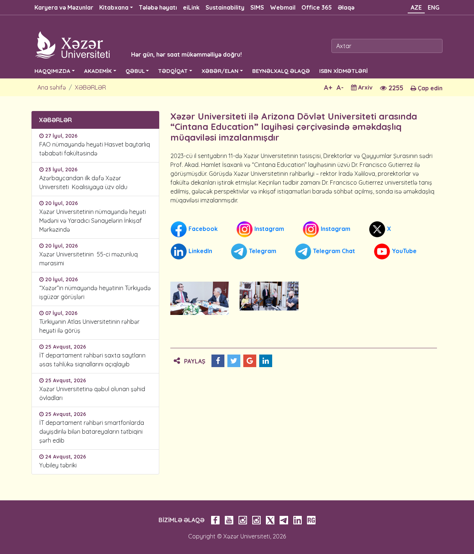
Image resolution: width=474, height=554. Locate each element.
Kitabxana (113, 7)
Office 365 (316, 7)
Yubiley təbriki (58, 465)
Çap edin (429, 88)
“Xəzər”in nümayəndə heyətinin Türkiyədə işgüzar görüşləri (95, 292)
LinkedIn (199, 250)
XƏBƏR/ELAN (219, 70)
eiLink (191, 7)
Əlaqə (346, 7)
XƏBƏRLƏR (90, 87)
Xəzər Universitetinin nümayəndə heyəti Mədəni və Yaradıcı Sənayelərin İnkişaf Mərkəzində (92, 220)
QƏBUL (135, 70)
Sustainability (225, 7)
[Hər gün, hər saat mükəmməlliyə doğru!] (126, 44)
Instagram (268, 228)
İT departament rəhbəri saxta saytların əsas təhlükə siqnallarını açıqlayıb (92, 360)
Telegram (261, 250)
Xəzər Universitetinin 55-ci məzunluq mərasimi (88, 259)
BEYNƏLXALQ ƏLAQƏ (281, 70)
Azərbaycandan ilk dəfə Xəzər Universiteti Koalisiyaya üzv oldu (84, 182)
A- (340, 87)
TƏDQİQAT (173, 70)
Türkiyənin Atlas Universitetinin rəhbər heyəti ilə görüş (89, 326)
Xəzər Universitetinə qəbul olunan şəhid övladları (92, 393)
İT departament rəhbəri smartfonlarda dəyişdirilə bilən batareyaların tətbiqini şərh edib (91, 431)
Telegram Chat (333, 250)
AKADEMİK (98, 70)
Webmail (283, 7)
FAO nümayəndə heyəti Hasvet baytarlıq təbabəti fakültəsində (94, 149)
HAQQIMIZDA (52, 70)
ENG (434, 7)
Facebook (202, 228)
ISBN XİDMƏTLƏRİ (343, 70)
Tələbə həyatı (158, 7)
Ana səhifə (51, 87)
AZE (416, 7)
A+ (328, 87)
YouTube (403, 250)
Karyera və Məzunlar (63, 7)
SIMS (257, 7)
